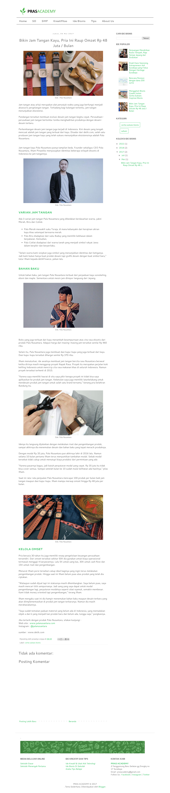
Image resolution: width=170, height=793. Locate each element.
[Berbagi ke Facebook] (66, 639)
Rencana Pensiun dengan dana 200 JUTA (136, 80)
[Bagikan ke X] (63, 639)
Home (23, 21)
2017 (122, 151)
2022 (122, 143)
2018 (122, 147)
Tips (93, 21)
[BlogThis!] (61, 639)
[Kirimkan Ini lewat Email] (58, 639)
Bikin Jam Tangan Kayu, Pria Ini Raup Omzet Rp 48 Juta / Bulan (138, 107)
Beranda (72, 721)
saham (124, 131)
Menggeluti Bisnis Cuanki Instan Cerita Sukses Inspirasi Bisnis (137, 94)
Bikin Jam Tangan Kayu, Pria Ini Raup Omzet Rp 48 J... (135, 164)
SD (34, 21)
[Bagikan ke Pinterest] (68, 639)
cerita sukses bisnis (33, 642)
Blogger (102, 786)
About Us (108, 21)
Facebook (126, 774)
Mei (123, 159)
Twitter (146, 774)
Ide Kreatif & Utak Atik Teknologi (80, 763)
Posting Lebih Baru (27, 721)
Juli (123, 155)
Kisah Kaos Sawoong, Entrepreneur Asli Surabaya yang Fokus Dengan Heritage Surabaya (138, 67)
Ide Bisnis (79, 21)
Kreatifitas (60, 21)
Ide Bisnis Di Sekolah (75, 766)
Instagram (136, 774)
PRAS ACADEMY (119, 763)
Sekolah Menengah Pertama (33, 766)
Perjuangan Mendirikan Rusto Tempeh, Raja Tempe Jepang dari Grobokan (139, 54)
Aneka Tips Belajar (74, 768)
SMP (45, 21)
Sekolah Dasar (26, 763)
